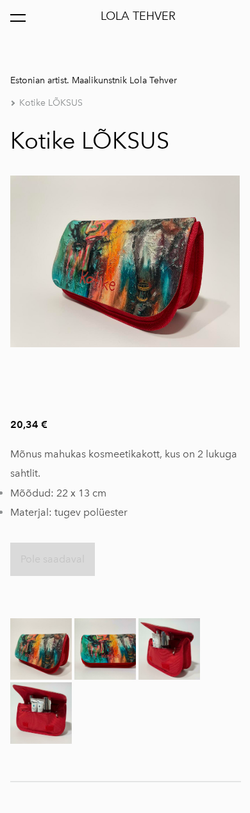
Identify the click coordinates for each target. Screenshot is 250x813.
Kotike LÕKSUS (51, 102)
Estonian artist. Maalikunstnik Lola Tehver (93, 80)
